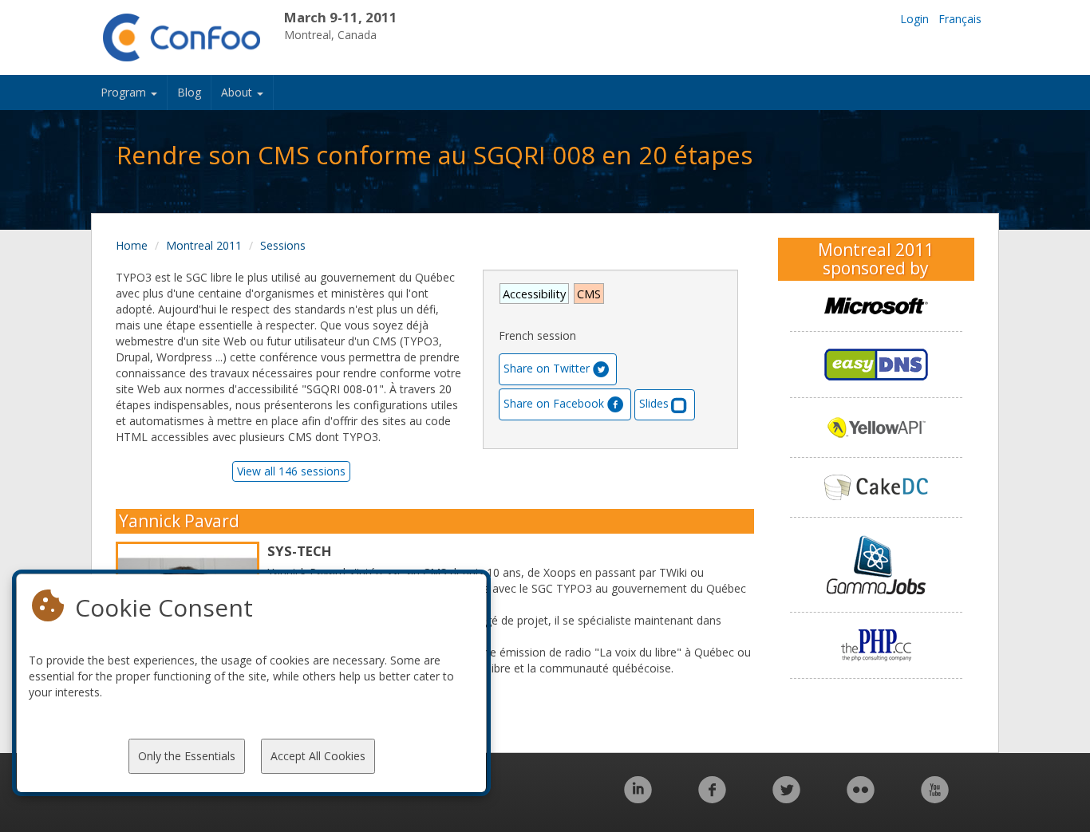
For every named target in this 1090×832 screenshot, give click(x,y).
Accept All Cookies (318, 755)
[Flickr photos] (860, 798)
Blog (189, 92)
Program (125, 92)
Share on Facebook (554, 403)
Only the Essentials (186, 755)
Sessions (283, 245)
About (238, 92)
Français (959, 18)
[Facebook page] (712, 798)
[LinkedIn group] (637, 798)
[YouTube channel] (934, 798)
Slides (654, 403)
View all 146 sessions (291, 471)
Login (914, 18)
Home (132, 245)
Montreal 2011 (204, 245)
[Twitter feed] (786, 798)
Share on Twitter (547, 368)
